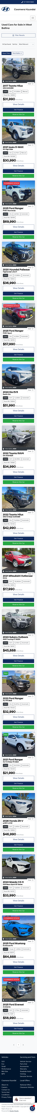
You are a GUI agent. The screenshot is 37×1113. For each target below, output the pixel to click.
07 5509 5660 (29, 2)
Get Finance (18, 110)
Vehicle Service (25, 1061)
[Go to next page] (23, 1045)
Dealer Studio (14, 1111)
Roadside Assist (25, 1071)
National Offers (25, 1085)
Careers (4, 1087)
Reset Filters (6, 53)
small (4, 1066)
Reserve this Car (19, 114)
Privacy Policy (7, 1097)
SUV (3, 1061)
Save (29, 84)
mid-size (5, 1071)
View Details (18, 105)
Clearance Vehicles (27, 1087)
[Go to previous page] (13, 1045)
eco (3, 1064)
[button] (32, 18)
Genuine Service (26, 1076)
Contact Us (6, 1090)
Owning (23, 1074)
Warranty (23, 1069)
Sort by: (14, 44)
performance (6, 1069)
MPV (3, 1074)
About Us (5, 1085)
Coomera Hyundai (24, 9)
